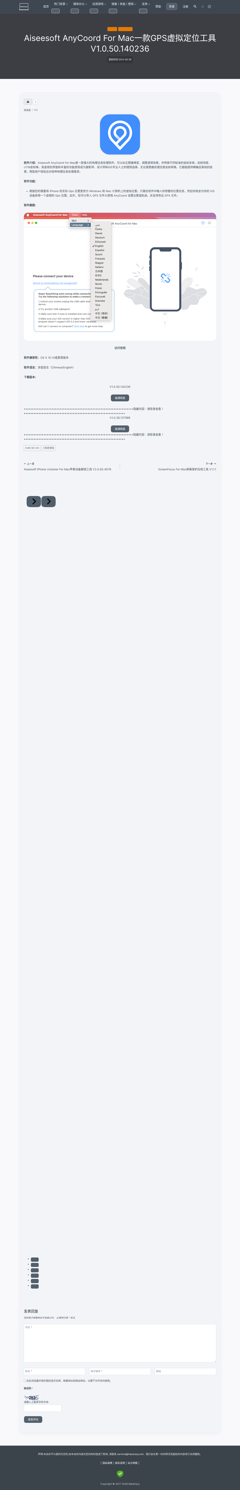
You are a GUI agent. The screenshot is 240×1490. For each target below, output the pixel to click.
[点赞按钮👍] (28, 101)
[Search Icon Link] (195, 6)
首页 (46, 6)
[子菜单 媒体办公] (75, 11)
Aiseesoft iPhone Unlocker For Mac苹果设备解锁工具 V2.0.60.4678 (67, 466)
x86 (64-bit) (125, 29)
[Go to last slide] (33, 501)
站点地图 (132, 1462)
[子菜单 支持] (143, 11)
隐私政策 (107, 1462)
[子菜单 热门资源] (55, 11)
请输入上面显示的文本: (36, 1402)
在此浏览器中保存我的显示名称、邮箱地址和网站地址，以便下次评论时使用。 (69, 1380)
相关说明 (120, 1462)
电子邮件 (96, 1371)
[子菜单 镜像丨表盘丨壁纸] (113, 11)
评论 (28, 1327)
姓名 (28, 1371)
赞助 (158, 6)
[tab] (35, 1259)
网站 (158, 1371)
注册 (185, 6)
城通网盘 (120, 398)
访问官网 (120, 348)
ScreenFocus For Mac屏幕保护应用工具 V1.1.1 (187, 466)
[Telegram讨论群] (202, 6)
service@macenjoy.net (130, 1454)
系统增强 (112, 29)
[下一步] (48, 501)
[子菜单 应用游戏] (94, 11)
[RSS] (209, 6)
